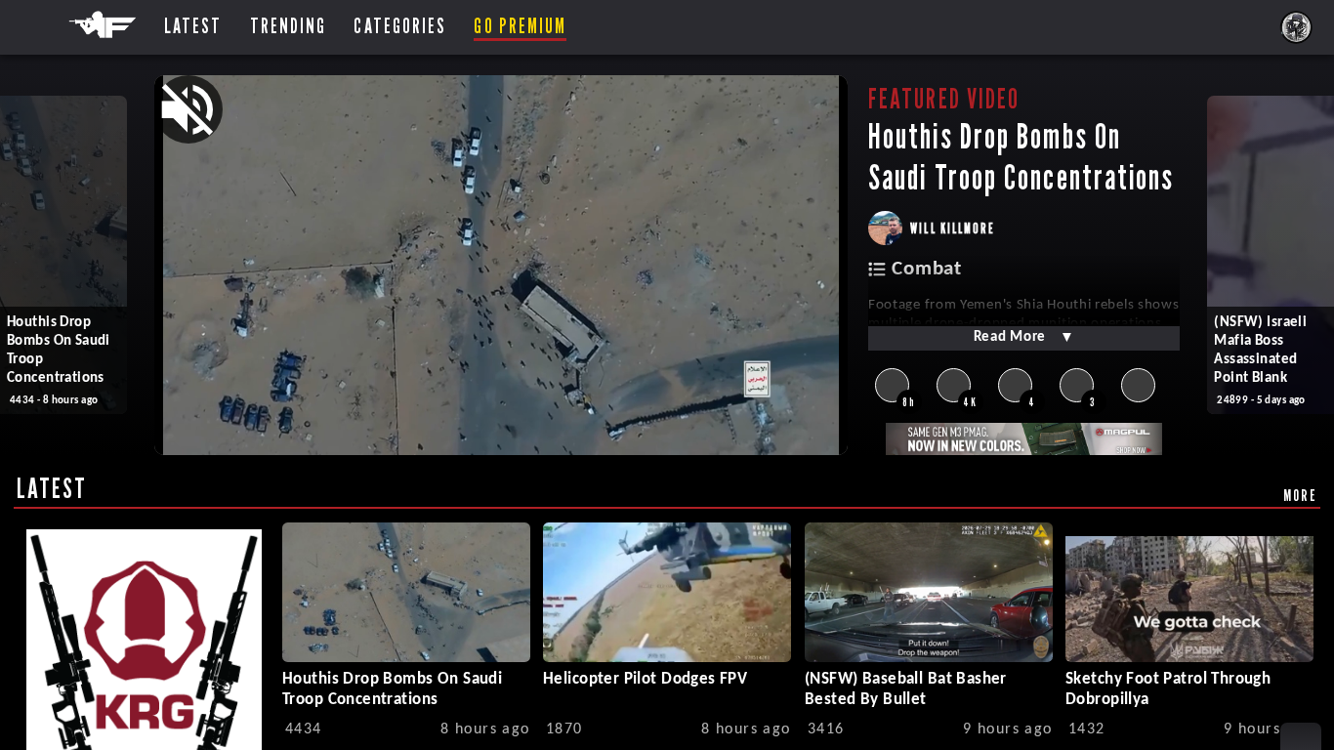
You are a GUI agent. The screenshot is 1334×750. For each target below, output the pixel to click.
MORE (1300, 495)
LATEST (52, 488)
